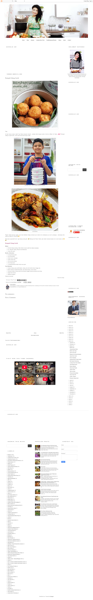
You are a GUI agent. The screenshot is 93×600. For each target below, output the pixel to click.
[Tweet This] (19, 280)
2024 (70, 401)
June (71, 383)
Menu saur (10, 573)
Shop (28, 40)
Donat (9, 564)
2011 (70, 325)
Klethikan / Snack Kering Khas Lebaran (15, 543)
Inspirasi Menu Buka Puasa (13, 475)
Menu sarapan (10, 572)
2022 (70, 397)
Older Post (62, 333)
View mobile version (35, 335)
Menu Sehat (10, 548)
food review (10, 487)
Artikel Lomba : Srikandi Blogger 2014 (15, 558)
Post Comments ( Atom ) (15, 340)
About (64, 40)
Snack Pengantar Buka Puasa (13, 515)
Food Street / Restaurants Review (14, 460)
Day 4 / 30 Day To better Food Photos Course (16, 561)
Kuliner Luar (10, 567)
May (71, 382)
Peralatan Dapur (11, 533)
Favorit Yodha (10, 474)
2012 (70, 327)
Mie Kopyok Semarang (74, 361)
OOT (8, 479)
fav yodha (9, 588)
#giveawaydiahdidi (11, 478)
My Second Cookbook (12, 576)
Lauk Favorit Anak (11, 530)
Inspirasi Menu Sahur (12, 508)
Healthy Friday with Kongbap (13, 502)
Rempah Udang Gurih (74, 378)
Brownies (9, 536)
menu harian (10, 591)
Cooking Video (11, 514)
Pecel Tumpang (73, 357)
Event (9, 518)
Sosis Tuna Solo (73, 352)
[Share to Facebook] (29, 282)
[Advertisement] (35, 60)
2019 (70, 339)
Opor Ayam (43, 466)
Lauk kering (10, 532)
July (71, 385)
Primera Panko (11, 582)
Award (9, 560)
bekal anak (10, 497)
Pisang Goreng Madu (74, 373)
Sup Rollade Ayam (73, 364)
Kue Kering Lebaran (12, 494)
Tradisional (10, 456)
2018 (70, 337)
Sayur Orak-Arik (73, 374)
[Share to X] (27, 282)
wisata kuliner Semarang (12, 593)
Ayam (9, 524)
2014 (70, 330)
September (72, 388)
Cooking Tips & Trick (40, 40)
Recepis (9, 482)
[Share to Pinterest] (30, 282)
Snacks (9, 481)
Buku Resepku (10, 537)
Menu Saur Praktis (11, 546)
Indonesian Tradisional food (13, 539)
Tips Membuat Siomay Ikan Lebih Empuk (49, 504)
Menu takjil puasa (11, 496)
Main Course (10, 545)
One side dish (10, 579)
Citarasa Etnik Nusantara (13, 466)
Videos (59, 40)
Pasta (9, 581)
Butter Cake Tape (73, 350)
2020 (70, 341)
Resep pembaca (11, 471)
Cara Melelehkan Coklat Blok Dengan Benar (50, 452)
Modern (9, 469)
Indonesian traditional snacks (13, 540)
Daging (9, 526)
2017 (70, 335)
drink (9, 521)
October (71, 390)
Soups (9, 587)
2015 (70, 332)
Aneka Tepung (10, 465)
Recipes (32, 40)
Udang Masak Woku (74, 349)
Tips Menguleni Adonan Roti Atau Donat (49, 445)
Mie (8, 575)
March (71, 346)
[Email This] (24, 282)
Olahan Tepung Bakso (12, 551)
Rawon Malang (73, 366)
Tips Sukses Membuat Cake (46, 511)
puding (9, 557)
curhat (9, 517)
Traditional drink (11, 490)
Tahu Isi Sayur (72, 371)
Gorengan (10, 506)
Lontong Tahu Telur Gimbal (75, 362)
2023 (70, 399)
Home (23, 40)
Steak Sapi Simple (73, 367)
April (71, 380)
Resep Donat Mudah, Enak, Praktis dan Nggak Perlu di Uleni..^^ (49, 474)
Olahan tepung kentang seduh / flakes (15, 552)
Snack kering (10, 509)
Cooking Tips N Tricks (12, 457)
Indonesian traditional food (13, 527)
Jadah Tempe (72, 369)
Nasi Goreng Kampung (45, 459)
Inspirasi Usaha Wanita (12, 529)
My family (9, 578)
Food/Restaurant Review (51, 40)
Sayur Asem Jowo (73, 355)
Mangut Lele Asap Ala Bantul (75, 354)
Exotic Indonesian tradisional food (14, 505)
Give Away (10, 468)
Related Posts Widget (61, 277)
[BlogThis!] (26, 282)
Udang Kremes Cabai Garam (75, 359)
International (10, 542)
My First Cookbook (11, 549)
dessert (9, 511)
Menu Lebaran (10, 503)
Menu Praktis (10, 570)
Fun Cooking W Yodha (12, 566)
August (71, 387)
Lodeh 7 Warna (73, 376)
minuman (9, 523)
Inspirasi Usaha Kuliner (12, 520)
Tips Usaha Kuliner (11, 555)
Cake (9, 488)
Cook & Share (10, 500)
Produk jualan (10, 462)
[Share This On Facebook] (18, 280)
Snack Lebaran (11, 585)
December (72, 394)
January (71, 342)
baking (9, 463)
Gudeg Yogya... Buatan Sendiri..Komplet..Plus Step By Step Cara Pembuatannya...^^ (50, 482)
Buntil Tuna (72, 347)
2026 (70, 404)
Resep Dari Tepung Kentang (13, 554)
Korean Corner (11, 491)
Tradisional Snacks (11, 459)
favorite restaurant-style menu (13, 590)
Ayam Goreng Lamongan (46, 489)
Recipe (9, 584)
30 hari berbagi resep (12, 472)
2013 (70, 329)
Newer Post (8, 333)
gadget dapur (10, 499)
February (72, 344)
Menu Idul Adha (11, 569)
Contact (69, 40)
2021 (70, 396)
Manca (9, 485)
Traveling (9, 476)
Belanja (9, 535)
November (72, 392)
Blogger (52, 596)
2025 (70, 402)
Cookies (9, 484)
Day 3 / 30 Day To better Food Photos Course (16, 563)
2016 (70, 334)
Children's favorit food (12, 512)
